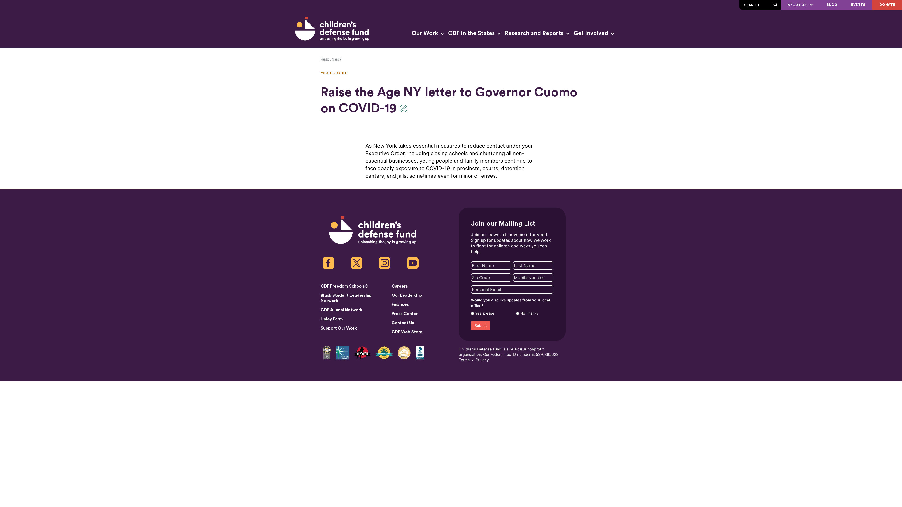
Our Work (425, 33)
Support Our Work (339, 328)
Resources (330, 59)
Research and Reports (535, 33)
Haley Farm (332, 319)
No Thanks (529, 313)
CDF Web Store (407, 332)
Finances (400, 304)
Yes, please (484, 313)
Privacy (482, 360)
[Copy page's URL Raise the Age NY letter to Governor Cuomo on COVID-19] (405, 108)
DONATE (887, 5)
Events (858, 5)
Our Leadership (407, 295)
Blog (832, 5)
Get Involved (592, 33)
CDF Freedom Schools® (344, 286)
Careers (400, 286)
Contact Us (403, 323)
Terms (464, 360)
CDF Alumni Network (341, 310)
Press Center (405, 313)
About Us (798, 5)
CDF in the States (472, 33)
